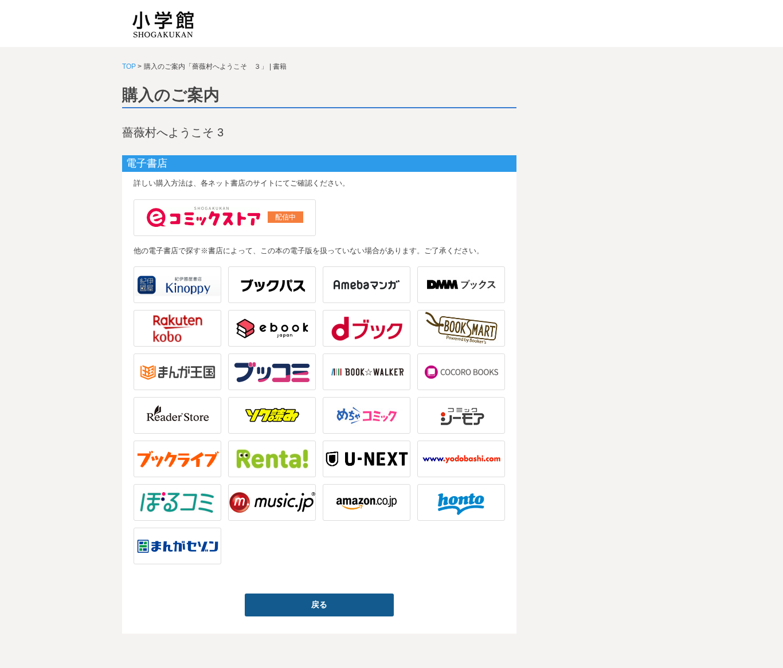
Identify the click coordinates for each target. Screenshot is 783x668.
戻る (319, 604)
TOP (129, 66)
